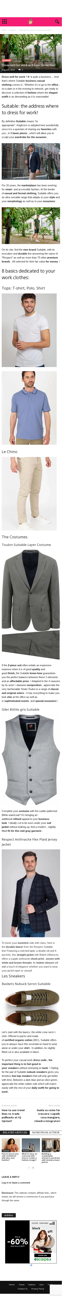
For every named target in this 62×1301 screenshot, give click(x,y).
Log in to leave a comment (16, 1182)
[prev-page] (29, 1168)
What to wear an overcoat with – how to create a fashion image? (29, 1156)
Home (4, 30)
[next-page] (33, 1168)
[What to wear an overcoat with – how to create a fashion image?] (31, 1145)
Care (41, 1284)
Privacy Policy (37, 1288)
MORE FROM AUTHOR (45, 1133)
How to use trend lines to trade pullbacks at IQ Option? (13, 1115)
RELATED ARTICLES (15, 1133)
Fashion (13, 30)
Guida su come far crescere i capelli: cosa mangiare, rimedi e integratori (47, 1115)
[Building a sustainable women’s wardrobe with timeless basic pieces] (51, 1145)
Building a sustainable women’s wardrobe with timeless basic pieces (51, 1157)
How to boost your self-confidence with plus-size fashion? (10, 1156)
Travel (21, 1284)
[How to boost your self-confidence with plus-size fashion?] (11, 1145)
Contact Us (22, 1288)
